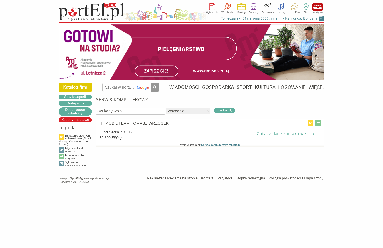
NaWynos (317, 7)
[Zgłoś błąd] (310, 123)
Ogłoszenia (212, 12)
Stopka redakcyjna (250, 178)
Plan (306, 12)
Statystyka (224, 178)
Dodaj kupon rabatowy (75, 111)
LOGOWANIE (292, 87)
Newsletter (155, 178)
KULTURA (265, 87)
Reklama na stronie (182, 178)
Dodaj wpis (75, 103)
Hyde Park (294, 12)
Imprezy (281, 12)
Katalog (241, 12)
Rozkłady (253, 12)
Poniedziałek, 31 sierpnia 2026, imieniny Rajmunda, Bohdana (268, 18)
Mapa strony (313, 178)
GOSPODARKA (218, 87)
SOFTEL (90, 182)
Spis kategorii (75, 97)
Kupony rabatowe (75, 119)
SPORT (244, 87)
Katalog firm (75, 87)
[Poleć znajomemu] (318, 123)
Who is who (227, 12)
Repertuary (268, 12)
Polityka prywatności (284, 178)
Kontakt (207, 178)
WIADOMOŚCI (184, 87)
